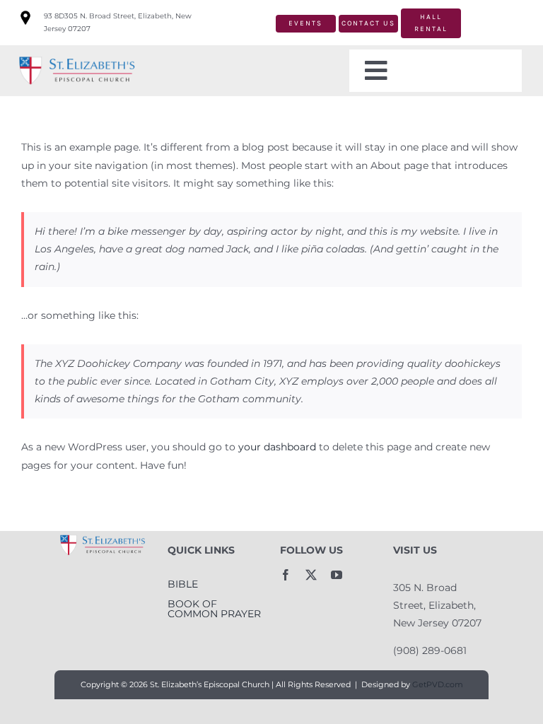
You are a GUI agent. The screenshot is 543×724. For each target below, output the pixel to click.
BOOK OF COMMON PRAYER (214, 608)
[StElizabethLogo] (76, 57)
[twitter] (311, 574)
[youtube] (336, 574)
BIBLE (183, 584)
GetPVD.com (437, 684)
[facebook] (285, 574)
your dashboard (277, 446)
